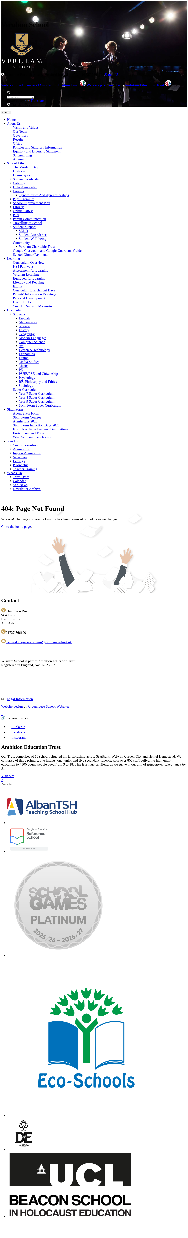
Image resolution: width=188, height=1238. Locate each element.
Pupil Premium (23, 199)
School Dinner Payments (30, 254)
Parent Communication (29, 219)
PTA (16, 215)
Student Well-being (32, 239)
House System (23, 175)
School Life (15, 163)
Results (18, 139)
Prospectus (20, 465)
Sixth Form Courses (27, 417)
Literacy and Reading (28, 282)
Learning (13, 258)
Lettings (19, 461)
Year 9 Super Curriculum (36, 401)
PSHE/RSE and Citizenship (38, 374)
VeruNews (20, 485)
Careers (18, 191)
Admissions (21, 449)
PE (21, 370)
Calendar (19, 481)
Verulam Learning (26, 274)
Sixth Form (15, 409)
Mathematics (28, 322)
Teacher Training (25, 469)
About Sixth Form (26, 413)
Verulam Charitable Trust (37, 247)
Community (21, 243)
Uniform (19, 171)
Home (11, 119)
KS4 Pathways (23, 266)
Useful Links (22, 302)
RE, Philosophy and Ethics (38, 382)
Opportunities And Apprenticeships (44, 195)
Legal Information (20, 699)
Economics (27, 354)
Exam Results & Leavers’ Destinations (40, 429)
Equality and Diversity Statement (37, 151)
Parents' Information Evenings (34, 294)
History (24, 330)
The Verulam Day (25, 167)
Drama (23, 358)
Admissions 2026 (25, 421)
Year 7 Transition (25, 445)
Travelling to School (27, 223)
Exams (18, 286)
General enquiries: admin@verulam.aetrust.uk (39, 642)
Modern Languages (32, 338)
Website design (12, 706)
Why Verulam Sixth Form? (32, 437)
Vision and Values (25, 127)
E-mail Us (112, 74)
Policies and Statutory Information (37, 147)
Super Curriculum (25, 389)
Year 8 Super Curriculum (36, 397)
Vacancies (20, 457)
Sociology (26, 385)
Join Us (12, 441)
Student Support (24, 227)
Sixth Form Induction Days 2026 (36, 425)
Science (24, 326)
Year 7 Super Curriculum (36, 393)
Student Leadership (27, 179)
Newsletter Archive (27, 489)
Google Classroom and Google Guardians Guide (47, 250)
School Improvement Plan (31, 203)
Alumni (18, 159)
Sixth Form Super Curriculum (40, 405)
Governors (20, 135)
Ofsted (17, 143)
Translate (37, 100)
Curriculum (15, 310)
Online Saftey (23, 211)
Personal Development (29, 298)
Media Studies (29, 362)
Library (18, 207)
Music (23, 366)
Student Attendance (33, 235)
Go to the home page (16, 526)
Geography (27, 334)
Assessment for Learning (30, 270)
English (24, 318)
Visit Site (7, 776)
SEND (23, 231)
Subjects (19, 314)
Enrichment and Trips (28, 433)
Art (21, 346)
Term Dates (21, 477)
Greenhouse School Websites (48, 706)
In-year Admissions (27, 453)
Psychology (27, 378)
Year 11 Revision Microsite (32, 306)
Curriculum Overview (28, 262)
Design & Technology (34, 350)
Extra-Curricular (25, 187)
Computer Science (32, 342)
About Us (14, 123)
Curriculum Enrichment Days (34, 290)
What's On (14, 473)
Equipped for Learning (29, 278)
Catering (19, 183)
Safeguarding (22, 155)
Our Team (20, 131)
